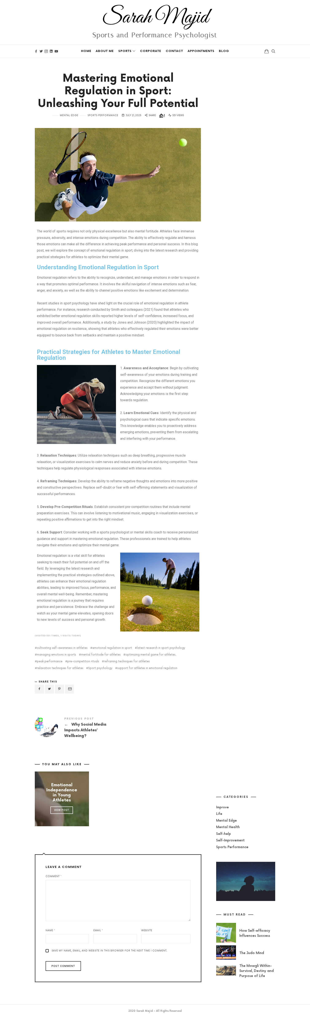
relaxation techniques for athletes (60, 668)
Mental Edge (69, 115)
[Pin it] (59, 689)
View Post (61, 810)
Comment (54, 876)
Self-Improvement (230, 840)
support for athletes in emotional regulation (147, 668)
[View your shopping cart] (266, 51)
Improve (222, 807)
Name (50, 930)
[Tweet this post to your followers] (49, 689)
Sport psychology (100, 668)
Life (219, 814)
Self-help (223, 834)
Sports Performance (103, 115)
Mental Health (228, 827)
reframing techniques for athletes (127, 661)
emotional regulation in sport (112, 648)
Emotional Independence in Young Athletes (61, 792)
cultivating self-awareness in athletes (62, 648)
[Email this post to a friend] (69, 689)
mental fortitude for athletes (101, 654)
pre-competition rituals (83, 661)
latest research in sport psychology (161, 648)
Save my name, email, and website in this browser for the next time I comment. (109, 950)
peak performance (49, 661)
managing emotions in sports (56, 654)
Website (146, 930)
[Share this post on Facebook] (39, 689)
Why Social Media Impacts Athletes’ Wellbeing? (76, 728)
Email (98, 930)
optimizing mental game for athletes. (150, 654)
